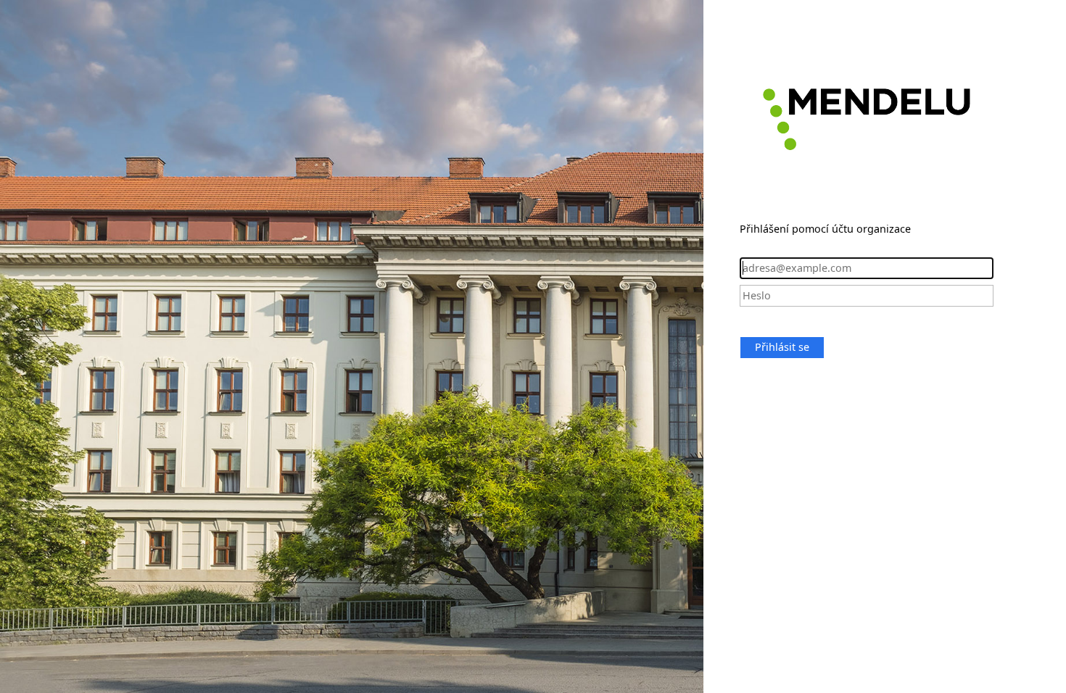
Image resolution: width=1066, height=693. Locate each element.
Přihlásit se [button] (782, 347)
